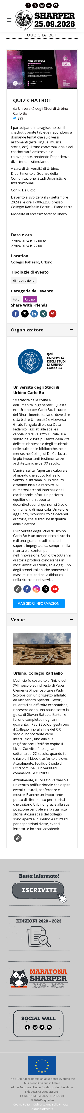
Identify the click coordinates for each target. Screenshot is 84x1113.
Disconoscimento (42, 1109)
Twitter (25, 313)
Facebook (15, 313)
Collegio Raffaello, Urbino (31, 262)
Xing (43, 313)
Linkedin (34, 313)
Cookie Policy (22, 1104)
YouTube (55, 589)
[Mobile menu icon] (9, 20)
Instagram (36, 589)
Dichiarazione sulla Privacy (50, 1104)
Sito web (18, 589)
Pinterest (52, 313)
